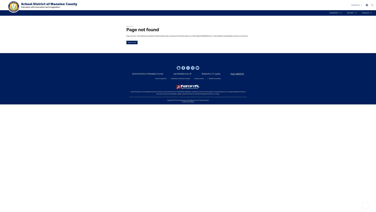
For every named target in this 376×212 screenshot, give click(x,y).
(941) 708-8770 (237, 74)
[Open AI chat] (365, 205)
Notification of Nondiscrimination (180, 78)
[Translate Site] (367, 5)
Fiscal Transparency (161, 78)
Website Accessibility (215, 78)
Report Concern (199, 78)
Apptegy (191, 101)
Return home (132, 42)
